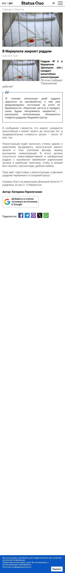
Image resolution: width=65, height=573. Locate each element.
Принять (56, 569)
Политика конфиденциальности (16, 567)
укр (4, 3)
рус (11, 3)
